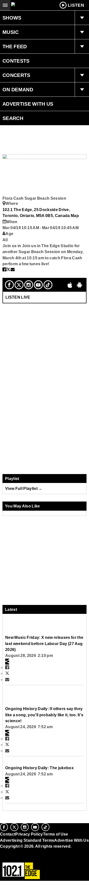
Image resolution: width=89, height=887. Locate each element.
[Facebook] (9, 284)
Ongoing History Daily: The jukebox (39, 768)
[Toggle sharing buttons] (7, 662)
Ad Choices (11, 858)
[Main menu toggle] (5, 5)
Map (75, 215)
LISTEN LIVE (17, 297)
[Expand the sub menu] (82, 18)
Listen (76, 5)
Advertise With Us (27, 104)
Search (12, 118)
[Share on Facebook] (4, 269)
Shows (12, 18)
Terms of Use (55, 834)
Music (10, 32)
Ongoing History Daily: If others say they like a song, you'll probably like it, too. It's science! (44, 714)
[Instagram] (28, 284)
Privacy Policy (29, 834)
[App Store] (70, 284)
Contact (7, 834)
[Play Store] (79, 284)
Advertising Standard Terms (27, 840)
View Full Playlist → (24, 488)
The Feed (14, 46)
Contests (16, 61)
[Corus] (0, 853)
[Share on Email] (13, 269)
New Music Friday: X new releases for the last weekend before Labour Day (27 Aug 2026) (44, 643)
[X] (19, 284)
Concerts (16, 75)
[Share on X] (8, 269)
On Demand (17, 89)
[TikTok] (48, 284)
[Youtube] (38, 284)
